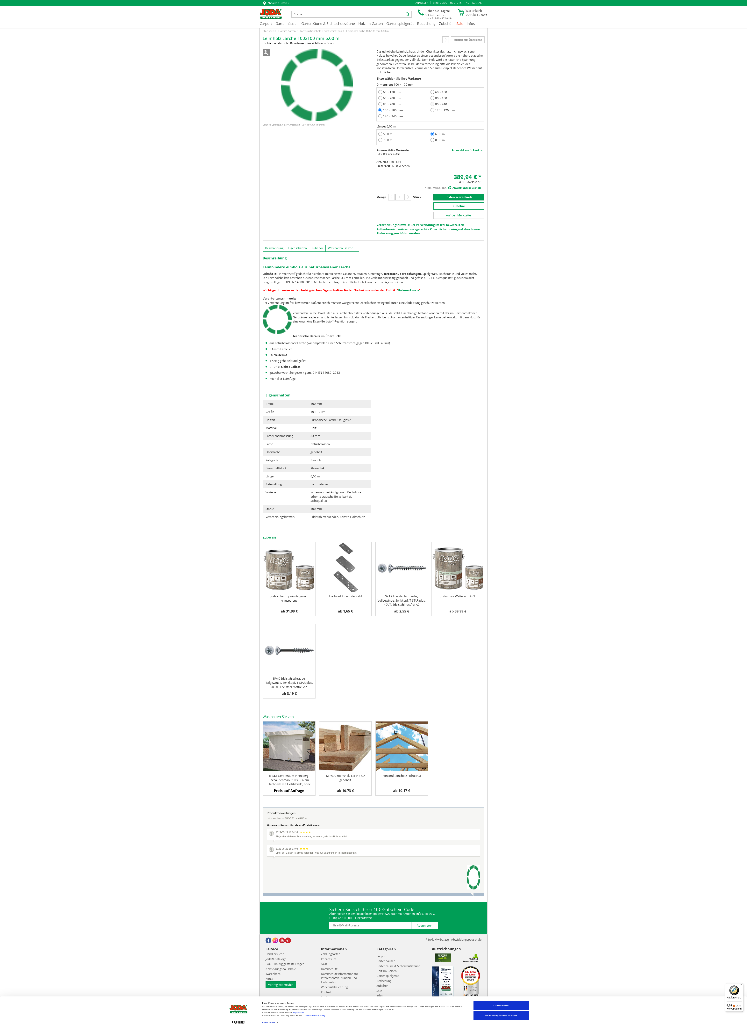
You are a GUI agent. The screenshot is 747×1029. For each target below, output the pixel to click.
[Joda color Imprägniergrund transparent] (289, 567)
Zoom (266, 52)
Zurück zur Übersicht (468, 40)
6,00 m (440, 134)
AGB (324, 964)
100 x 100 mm (393, 110)
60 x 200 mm (392, 98)
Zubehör (446, 23)
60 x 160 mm (444, 92)
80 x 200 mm (392, 104)
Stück (417, 197)
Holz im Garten (370, 23)
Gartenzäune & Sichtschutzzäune (328, 23)
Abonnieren (424, 925)
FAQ (467, 2)
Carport (266, 23)
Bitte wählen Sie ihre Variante (398, 78)
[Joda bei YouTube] (282, 940)
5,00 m (388, 134)
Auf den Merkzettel (459, 215)
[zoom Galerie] (317, 85)
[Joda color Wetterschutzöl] (458, 567)
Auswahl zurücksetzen (468, 150)
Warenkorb (273, 974)
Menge (381, 197)
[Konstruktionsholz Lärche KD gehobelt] (345, 746)
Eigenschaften (297, 248)
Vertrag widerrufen (280, 985)
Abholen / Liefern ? (278, 3)
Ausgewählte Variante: (393, 150)
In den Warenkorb (458, 197)
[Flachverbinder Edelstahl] (345, 567)
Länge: (381, 126)
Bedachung (426, 23)
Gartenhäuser (286, 23)
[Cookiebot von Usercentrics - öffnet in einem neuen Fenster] (238, 1022)
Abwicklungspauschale (281, 969)
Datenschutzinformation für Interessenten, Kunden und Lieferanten (339, 978)
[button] (422, 3)
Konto (270, 979)
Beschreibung (274, 248)
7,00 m (388, 140)
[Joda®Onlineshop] (271, 14)
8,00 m (440, 140)
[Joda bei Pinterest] (288, 940)
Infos (471, 23)
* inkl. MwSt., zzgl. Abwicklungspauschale (453, 939)
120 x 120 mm (445, 110)
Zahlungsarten (330, 954)
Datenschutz (329, 969)
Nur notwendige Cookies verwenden (501, 1016)
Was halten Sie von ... (342, 248)
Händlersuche (275, 954)
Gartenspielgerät (400, 23)
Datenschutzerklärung (314, 1016)
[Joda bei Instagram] (275, 940)
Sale (459, 23)
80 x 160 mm (444, 98)
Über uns (456, 2)
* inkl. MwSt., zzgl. (453, 188)
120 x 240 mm (393, 116)
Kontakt (477, 2)
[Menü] (740, 985)
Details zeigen (268, 1023)
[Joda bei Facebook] (268, 940)
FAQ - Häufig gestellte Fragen (285, 964)
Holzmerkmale (408, 290)
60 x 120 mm (392, 92)
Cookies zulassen (501, 1006)
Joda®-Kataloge (276, 959)
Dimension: (384, 84)
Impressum (298, 1013)
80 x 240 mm (444, 104)
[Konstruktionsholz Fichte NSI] (402, 746)
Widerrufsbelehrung (334, 987)
